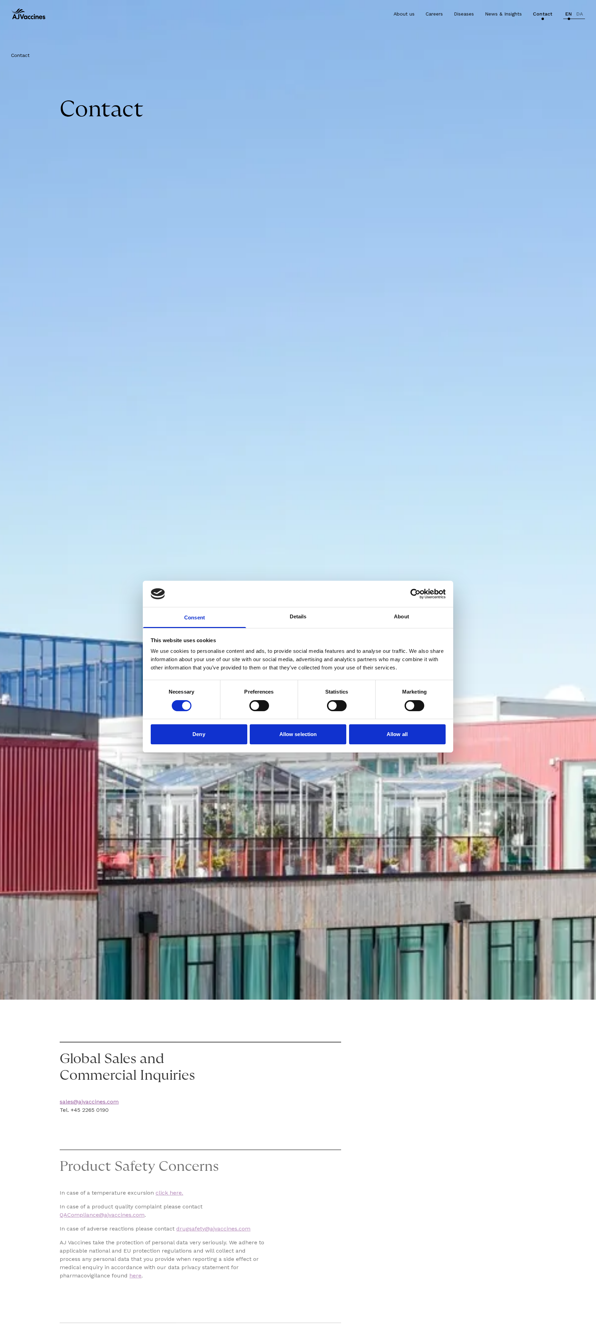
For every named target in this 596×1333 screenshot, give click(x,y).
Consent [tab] (194, 617)
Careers (434, 14)
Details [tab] (298, 616)
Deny (198, 734)
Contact (542, 14)
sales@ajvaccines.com (89, 1101)
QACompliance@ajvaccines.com (102, 1215)
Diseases (464, 14)
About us (404, 14)
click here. (169, 1192)
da (579, 14)
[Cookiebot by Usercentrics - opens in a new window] (415, 594)
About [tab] (401, 616)
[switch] (259, 705)
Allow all (397, 734)
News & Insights (503, 14)
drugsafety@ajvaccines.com (213, 1228)
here (135, 1275)
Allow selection (298, 734)
